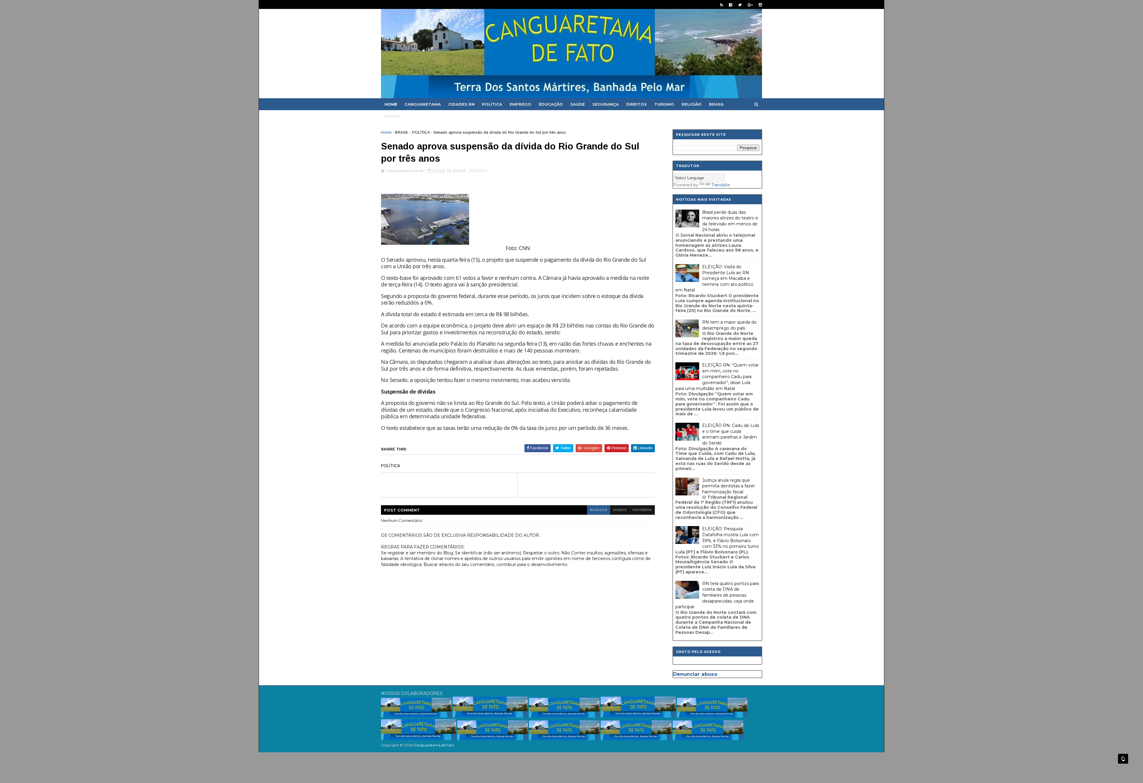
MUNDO (393, 116)
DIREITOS (636, 104)
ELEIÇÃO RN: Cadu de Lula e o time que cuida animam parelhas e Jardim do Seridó (730, 434)
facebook (642, 510)
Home (391, 104)
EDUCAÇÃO (551, 104)
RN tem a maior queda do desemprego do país (729, 325)
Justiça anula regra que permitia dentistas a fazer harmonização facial (728, 486)
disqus (620, 510)
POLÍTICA (492, 104)
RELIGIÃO (692, 104)
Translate (720, 185)
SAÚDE (577, 104)
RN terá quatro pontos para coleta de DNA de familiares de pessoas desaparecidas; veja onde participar (717, 595)
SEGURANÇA (605, 104)
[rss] (721, 5)
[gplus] (750, 5)
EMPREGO (520, 104)
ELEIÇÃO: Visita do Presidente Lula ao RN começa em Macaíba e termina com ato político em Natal (714, 278)
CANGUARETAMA (423, 104)
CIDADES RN (461, 104)
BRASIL (716, 104)
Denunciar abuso (695, 674)
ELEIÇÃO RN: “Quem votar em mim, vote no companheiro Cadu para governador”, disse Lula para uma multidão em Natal (717, 376)
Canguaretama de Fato (434, 745)
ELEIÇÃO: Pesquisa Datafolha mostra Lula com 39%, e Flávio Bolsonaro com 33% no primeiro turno (730, 537)
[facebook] (730, 5)
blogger (598, 510)
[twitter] (740, 5)
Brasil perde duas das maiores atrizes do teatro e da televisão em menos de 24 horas (730, 221)
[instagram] (760, 5)
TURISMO (664, 104)
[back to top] (1123, 759)
